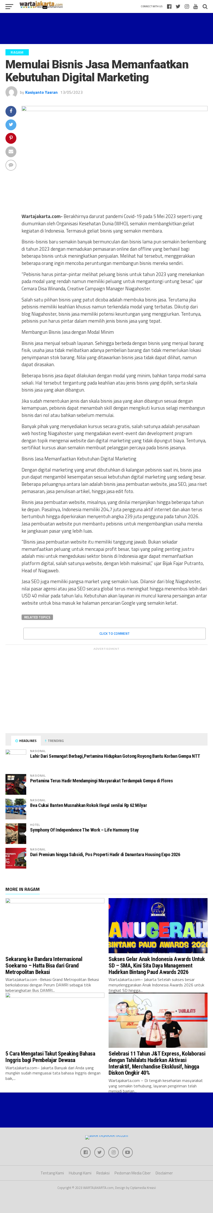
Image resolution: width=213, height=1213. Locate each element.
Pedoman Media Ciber (133, 1173)
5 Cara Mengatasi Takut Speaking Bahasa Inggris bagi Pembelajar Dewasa (50, 1056)
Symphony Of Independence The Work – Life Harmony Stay (84, 830)
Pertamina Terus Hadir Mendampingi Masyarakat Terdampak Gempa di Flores (101, 780)
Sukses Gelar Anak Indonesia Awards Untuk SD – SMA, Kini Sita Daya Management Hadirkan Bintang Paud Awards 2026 (157, 965)
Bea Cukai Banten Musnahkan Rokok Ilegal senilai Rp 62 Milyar (88, 805)
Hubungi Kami (80, 1173)
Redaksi (103, 1173)
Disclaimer (164, 1173)
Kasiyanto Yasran (41, 92)
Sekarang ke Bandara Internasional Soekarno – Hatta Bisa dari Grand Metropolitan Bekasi (43, 965)
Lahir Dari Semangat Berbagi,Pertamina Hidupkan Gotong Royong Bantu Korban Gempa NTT (115, 756)
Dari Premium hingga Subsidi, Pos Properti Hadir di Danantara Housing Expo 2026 (105, 854)
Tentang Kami (52, 1173)
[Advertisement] (106, 28)
